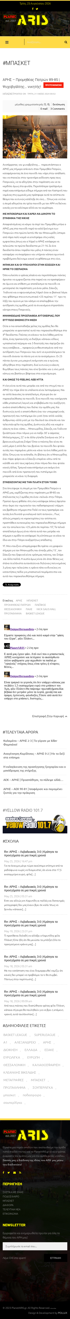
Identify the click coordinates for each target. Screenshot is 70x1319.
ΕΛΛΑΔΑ (31, 1050)
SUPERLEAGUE (44, 1035)
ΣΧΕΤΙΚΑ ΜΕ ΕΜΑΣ (13, 1192)
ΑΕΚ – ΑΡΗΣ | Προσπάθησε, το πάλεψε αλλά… (33, 779)
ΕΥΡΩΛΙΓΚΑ (11, 1057)
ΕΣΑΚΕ (49, 1050)
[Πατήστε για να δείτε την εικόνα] (35, 136)
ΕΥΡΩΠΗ (33, 1057)
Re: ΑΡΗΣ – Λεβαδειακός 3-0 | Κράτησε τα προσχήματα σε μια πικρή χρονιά (31, 853)
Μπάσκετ (8, 93)
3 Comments (57, 108)
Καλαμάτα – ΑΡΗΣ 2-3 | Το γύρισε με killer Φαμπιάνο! (30, 742)
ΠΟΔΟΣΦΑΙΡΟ (11, 1196)
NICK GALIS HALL (46, 609)
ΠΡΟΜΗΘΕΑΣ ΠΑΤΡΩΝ (17, 604)
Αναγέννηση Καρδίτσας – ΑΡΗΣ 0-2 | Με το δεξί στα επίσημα (34, 755)
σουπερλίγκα (12, 1102)
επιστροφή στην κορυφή (48, 716)
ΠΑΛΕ (29, 609)
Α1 (5, 1042)
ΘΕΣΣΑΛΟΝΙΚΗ (13, 609)
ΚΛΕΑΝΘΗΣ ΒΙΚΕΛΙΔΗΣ (19, 1072)
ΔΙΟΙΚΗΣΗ (10, 1050)
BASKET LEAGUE (35, 613)
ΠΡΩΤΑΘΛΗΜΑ (13, 613)
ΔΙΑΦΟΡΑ (8, 1205)
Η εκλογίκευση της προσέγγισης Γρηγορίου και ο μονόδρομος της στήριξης (34, 768)
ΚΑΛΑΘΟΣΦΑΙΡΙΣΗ (46, 1065)
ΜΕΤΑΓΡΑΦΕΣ (13, 1080)
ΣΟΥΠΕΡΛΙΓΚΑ (43, 1087)
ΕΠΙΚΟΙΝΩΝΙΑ (10, 1213)
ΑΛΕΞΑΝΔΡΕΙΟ (25, 1042)
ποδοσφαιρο (32, 1095)
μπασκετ (9, 1095)
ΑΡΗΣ (19, 600)
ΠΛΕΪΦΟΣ (40, 604)
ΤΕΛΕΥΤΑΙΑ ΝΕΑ (11, 1209)
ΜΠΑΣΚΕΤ (32, 600)
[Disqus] (35, 668)
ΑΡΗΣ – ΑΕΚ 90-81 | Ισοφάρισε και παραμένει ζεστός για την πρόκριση (32, 790)
